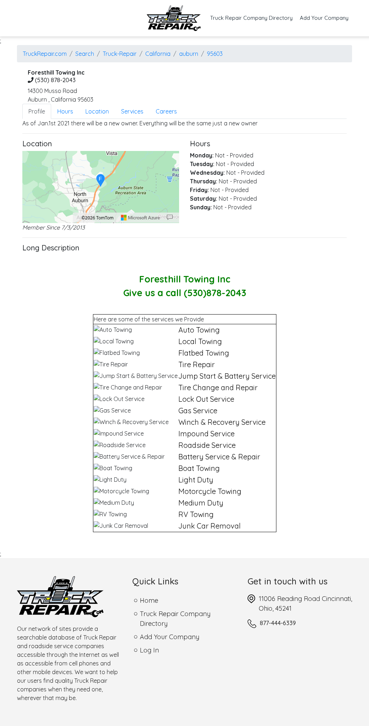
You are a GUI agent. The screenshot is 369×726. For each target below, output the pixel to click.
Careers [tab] (166, 111)
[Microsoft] (140, 218)
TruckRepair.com (45, 53)
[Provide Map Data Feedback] (169, 217)
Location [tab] (97, 111)
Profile (36, 111)
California (157, 53)
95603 (215, 53)
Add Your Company (324, 17)
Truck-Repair (120, 53)
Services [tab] (132, 111)
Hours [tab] (65, 111)
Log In (149, 650)
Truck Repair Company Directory (253, 17)
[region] (100, 187)
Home (149, 600)
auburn (188, 53)
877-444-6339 (278, 623)
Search (84, 53)
